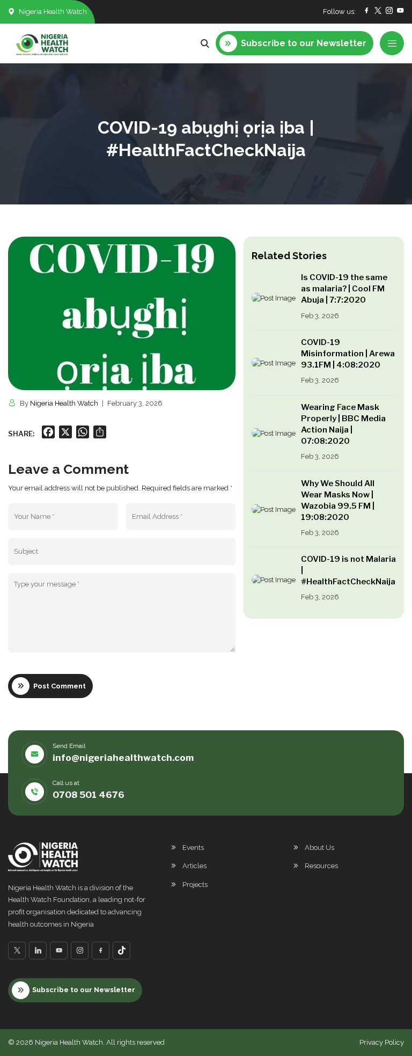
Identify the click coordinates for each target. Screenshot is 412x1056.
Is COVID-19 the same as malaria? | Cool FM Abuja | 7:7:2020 (344, 289)
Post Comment (59, 686)
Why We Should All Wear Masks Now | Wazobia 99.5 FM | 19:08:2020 (337, 500)
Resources (321, 866)
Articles (194, 866)
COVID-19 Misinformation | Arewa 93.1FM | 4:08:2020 (348, 354)
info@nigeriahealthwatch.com (123, 757)
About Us (319, 848)
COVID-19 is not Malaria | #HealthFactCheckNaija (348, 570)
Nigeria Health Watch (64, 403)
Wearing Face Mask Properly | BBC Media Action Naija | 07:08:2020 (343, 424)
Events (193, 848)
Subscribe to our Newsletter (83, 990)
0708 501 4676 (88, 794)
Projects (195, 885)
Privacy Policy (381, 1042)
